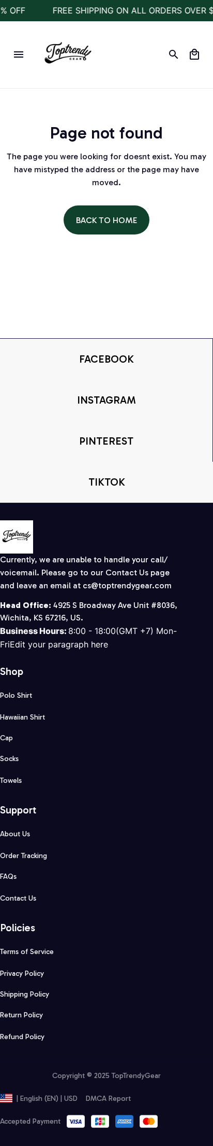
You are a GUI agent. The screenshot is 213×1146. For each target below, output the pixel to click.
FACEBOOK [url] (106, 359)
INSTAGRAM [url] (106, 400)
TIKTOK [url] (106, 482)
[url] (127, 585)
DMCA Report (108, 1098)
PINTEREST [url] (106, 441)
